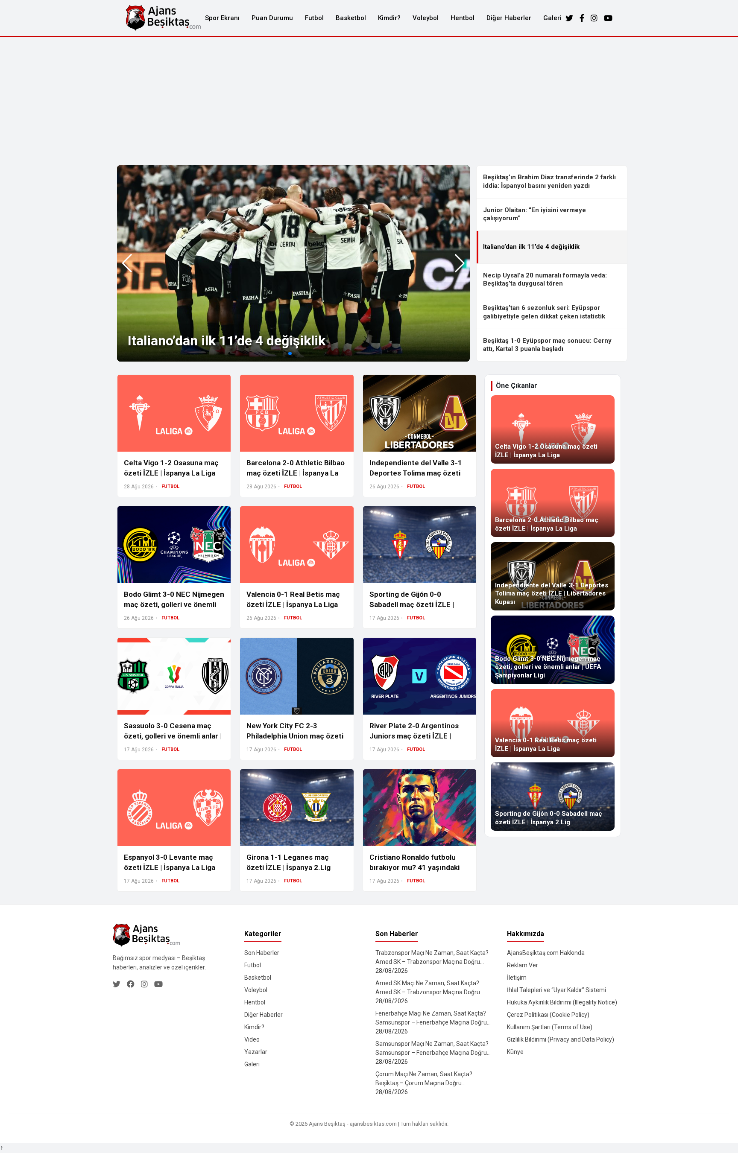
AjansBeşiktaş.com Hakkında (546, 952)
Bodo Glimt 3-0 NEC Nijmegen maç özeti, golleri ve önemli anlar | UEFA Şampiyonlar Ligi (174, 604)
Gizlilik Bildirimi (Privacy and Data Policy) (560, 1039)
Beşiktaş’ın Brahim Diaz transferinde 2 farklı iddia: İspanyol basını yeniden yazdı (549, 181)
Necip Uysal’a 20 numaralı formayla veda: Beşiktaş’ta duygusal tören (545, 279)
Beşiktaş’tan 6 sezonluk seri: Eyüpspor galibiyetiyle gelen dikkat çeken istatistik (544, 312)
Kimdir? (389, 18)
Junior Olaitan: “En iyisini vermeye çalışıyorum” (534, 214)
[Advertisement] (369, 101)
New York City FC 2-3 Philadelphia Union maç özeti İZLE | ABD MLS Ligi (294, 735)
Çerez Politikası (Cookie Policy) (548, 1014)
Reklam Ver (522, 965)
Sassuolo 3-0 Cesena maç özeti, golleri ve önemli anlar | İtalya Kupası (173, 735)
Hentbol (462, 18)
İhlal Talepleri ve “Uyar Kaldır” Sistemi (556, 990)
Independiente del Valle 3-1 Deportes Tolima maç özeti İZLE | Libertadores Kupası (415, 472)
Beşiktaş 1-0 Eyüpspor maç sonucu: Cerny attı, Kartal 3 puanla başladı (547, 345)
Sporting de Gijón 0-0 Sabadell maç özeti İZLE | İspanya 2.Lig (411, 604)
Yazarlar (255, 1051)
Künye (515, 1051)
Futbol (314, 18)
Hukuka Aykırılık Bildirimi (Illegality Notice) (562, 1002)
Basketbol (351, 18)
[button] (460, 263)
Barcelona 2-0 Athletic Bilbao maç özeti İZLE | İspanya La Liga (295, 472)
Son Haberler (261, 952)
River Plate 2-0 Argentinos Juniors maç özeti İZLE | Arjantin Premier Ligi (414, 735)
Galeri (552, 18)
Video (252, 1039)
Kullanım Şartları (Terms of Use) (549, 1027)
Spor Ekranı (222, 18)
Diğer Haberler (508, 18)
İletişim (517, 977)
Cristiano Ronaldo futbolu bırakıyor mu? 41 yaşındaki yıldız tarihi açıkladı (414, 867)
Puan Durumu (272, 18)
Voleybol (426, 18)
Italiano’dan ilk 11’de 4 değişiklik (226, 341)
